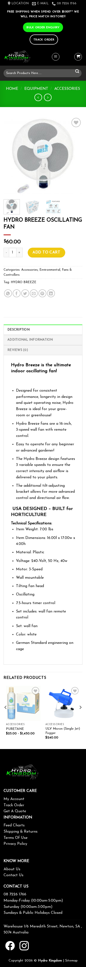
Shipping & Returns (21, 832)
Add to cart (46, 252)
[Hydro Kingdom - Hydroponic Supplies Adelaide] (27, 57)
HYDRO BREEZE (23, 282)
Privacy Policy (15, 844)
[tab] (43, 330)
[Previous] (11, 156)
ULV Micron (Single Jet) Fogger (62, 731)
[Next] (74, 156)
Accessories (67, 89)
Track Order (14, 805)
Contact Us (13, 875)
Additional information (30, 339)
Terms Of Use (15, 838)
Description (18, 329)
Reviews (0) (17, 350)
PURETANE (15, 729)
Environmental (49, 269)
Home (12, 89)
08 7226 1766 (15, 894)
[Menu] (55, 57)
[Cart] (78, 57)
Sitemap (71, 960)
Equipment (36, 89)
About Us (12, 869)
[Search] (77, 71)
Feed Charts (14, 825)
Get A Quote (15, 811)
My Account (14, 799)
